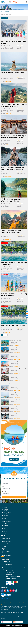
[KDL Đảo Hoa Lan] (10, 2)
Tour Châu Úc (4, 533)
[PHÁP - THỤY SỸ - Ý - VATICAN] (5, 364)
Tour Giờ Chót (4, 507)
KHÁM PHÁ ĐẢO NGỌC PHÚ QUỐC (16, 340)
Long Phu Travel (4, 598)
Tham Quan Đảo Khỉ (6, 538)
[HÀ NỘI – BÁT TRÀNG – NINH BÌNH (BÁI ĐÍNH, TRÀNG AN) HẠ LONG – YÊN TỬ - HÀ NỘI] (14, 156)
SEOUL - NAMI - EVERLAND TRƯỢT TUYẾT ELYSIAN (16, 355)
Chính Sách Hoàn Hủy (6, 561)
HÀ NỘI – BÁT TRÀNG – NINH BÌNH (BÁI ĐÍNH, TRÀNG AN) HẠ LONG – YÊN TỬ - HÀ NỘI (17, 414)
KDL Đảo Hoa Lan (8, 621)
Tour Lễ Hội (4, 518)
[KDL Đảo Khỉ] (15, 2)
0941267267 (9, 574)
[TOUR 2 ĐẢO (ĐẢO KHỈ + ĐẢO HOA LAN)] (14, 314)
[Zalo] (27, 312)
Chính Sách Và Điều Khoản (7, 558)
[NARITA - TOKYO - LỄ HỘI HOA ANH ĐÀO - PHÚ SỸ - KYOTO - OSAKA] (5, 371)
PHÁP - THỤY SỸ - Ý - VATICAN (15, 361)
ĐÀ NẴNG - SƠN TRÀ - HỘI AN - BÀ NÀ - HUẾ (17, 393)
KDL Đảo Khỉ (19, 621)
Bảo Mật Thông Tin (5, 559)
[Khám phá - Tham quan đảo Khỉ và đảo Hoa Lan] (14, 443)
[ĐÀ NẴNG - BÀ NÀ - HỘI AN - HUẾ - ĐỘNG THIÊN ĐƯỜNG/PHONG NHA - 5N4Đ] (14, 124)
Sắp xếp (5, 18)
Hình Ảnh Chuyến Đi (6, 551)
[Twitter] (8, 590)
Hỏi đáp (3, 552)
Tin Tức (3, 549)
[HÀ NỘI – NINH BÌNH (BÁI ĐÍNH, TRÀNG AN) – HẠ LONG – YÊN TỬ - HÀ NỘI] (14, 93)
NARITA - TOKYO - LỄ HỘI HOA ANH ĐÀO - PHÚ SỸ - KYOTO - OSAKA (18, 369)
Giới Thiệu (4, 546)
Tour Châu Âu (4, 531)
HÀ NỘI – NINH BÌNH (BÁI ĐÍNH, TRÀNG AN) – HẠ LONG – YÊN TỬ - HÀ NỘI (17, 400)
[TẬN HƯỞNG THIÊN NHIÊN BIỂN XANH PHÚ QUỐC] (5, 350)
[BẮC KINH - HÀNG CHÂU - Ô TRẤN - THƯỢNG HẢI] (5, 378)
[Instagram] (13, 590)
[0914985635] (27, 317)
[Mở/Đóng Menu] (26, 2)
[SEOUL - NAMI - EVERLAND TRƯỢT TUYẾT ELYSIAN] (14, 30)
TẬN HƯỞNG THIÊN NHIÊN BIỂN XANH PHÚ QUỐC (17, 348)
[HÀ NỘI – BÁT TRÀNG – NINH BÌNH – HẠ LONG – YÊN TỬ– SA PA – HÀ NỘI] (14, 219)
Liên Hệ (3, 548)
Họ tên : (3, 481)
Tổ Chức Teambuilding (6, 541)
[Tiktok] (16, 590)
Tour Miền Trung (5, 515)
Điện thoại (4, 491)
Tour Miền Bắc (4, 513)
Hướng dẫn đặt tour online (7, 564)
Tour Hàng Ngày (5, 510)
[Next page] (6, 335)
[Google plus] (5, 590)
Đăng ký (14, 497)
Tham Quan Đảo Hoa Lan (7, 539)
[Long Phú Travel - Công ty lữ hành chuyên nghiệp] (3, 568)
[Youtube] (10, 590)
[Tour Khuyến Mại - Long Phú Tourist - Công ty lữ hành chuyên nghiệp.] (3, 2)
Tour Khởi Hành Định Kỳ (6, 512)
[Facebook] (2, 590)
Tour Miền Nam (5, 517)
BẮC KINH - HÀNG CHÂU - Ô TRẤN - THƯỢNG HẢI (16, 376)
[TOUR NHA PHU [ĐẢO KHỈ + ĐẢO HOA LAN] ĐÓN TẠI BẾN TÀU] (14, 251)
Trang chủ (3, 14)
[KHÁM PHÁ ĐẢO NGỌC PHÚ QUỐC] (5, 343)
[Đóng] (27, 310)
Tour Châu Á (4, 530)
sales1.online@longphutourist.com (14, 576)
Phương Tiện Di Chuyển (6, 562)
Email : (3, 486)
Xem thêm (24, 338)
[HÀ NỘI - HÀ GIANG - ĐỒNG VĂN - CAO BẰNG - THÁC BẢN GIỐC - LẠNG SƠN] (14, 188)
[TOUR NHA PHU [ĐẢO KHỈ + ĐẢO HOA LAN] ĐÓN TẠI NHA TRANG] (14, 282)
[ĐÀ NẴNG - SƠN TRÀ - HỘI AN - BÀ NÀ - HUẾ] (14, 61)
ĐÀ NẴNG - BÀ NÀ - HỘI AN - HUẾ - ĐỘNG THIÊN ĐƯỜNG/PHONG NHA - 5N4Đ (18, 407)
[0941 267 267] (27, 313)
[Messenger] (27, 315)
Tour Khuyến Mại (8, 14)
